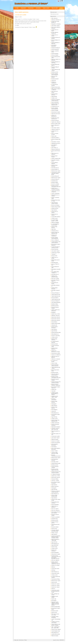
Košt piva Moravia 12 (55, 176)
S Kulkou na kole (54, 218)
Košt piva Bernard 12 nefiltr (55, 267)
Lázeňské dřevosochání (55, 634)
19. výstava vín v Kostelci (54, 361)
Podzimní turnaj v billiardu (56, 629)
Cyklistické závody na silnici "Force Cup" (55, 429)
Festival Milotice (54, 321)
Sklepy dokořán (54, 96)
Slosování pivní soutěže (55, 112)
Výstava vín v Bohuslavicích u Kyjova (55, 351)
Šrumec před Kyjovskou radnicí (55, 57)
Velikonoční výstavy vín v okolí (56, 434)
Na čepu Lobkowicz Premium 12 (54, 33)
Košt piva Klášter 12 (55, 169)
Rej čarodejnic (53, 600)
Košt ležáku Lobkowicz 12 (55, 286)
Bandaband (53, 312)
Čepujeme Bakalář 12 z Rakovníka (55, 43)
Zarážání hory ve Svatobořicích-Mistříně (55, 189)
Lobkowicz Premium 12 (55, 129)
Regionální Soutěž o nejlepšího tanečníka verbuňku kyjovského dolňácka (55, 604)
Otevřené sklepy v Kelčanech (54, 94)
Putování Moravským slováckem (55, 502)
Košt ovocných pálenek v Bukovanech (55, 449)
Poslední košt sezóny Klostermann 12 (55, 118)
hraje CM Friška (54, 330)
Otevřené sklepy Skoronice (54, 402)
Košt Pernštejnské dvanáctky (54, 460)
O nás (16, 8)
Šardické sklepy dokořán (55, 206)
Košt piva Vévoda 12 (55, 120)
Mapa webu (16, 640)
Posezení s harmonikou (55, 335)
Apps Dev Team (56, 640)
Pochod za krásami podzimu (54, 522)
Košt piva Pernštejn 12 (55, 292)
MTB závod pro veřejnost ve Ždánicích (55, 89)
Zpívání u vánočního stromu (55, 51)
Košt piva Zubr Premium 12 (55, 151)
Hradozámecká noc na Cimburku (55, 195)
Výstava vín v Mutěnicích (56, 354)
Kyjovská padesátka (55, 102)
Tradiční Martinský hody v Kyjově (55, 70)
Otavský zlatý (53, 136)
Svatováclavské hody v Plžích (55, 525)
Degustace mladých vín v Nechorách (55, 60)
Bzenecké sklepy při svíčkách (55, 67)
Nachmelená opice (54, 262)
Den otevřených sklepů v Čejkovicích (55, 387)
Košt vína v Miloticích (55, 560)
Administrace (21, 640)
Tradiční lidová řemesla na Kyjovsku (55, 191)
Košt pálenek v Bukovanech (54, 46)
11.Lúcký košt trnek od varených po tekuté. (55, 247)
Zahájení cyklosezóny (55, 422)
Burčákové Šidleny (54, 182)
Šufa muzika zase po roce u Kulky (55, 614)
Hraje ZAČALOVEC (54, 545)
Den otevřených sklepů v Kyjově (55, 609)
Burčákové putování (54, 78)
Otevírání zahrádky (54, 110)
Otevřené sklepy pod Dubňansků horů (55, 104)
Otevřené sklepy (54, 546)
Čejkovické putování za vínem (55, 432)
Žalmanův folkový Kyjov (55, 87)
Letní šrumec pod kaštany (54, 92)
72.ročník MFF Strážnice (55, 216)
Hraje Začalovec (54, 405)
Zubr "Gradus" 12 (54, 147)
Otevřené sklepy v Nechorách (54, 166)
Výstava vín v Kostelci (55, 565)
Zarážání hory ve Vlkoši (55, 475)
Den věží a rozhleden (55, 184)
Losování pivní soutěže (55, 436)
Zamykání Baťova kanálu (55, 463)
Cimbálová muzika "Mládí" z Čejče (54, 397)
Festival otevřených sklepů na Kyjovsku (54, 365)
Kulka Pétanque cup (55, 493)
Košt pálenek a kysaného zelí (55, 270)
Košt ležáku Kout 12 (55, 167)
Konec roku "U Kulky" (55, 278)
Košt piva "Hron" (54, 255)
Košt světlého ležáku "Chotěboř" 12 (55, 272)
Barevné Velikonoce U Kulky (55, 126)
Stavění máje (53, 598)
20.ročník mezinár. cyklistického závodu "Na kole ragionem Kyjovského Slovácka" (55, 557)
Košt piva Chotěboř (54, 55)
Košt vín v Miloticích (55, 240)
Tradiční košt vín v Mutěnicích (54, 507)
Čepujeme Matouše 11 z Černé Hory (55, 62)
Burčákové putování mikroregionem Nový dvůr (55, 186)
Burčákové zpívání (54, 610)
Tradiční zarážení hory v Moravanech (55, 310)
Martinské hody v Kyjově (55, 580)
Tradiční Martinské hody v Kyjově (55, 368)
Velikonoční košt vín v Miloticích (55, 357)
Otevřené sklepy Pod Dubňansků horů (55, 233)
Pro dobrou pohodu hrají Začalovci (55, 577)
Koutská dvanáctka (54, 53)
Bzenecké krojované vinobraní (55, 308)
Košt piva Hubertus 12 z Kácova (55, 40)
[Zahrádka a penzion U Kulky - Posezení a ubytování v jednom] (31, 3)
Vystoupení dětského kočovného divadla (55, 531)
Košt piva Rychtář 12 (55, 49)
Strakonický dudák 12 (55, 137)
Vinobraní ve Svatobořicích (53, 82)
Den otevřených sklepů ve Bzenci (55, 415)
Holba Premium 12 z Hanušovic (55, 154)
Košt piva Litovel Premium (54, 156)
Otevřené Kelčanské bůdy (56, 332)
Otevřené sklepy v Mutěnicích (54, 349)
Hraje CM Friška (54, 489)
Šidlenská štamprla (54, 439)
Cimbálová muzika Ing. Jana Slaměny (55, 622)
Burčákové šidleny (54, 304)
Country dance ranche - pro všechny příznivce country (55, 591)
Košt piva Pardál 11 (54, 297)
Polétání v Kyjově (54, 532)
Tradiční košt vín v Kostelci (54, 35)
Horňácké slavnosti (54, 208)
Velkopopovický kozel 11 (55, 143)
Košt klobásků (53, 446)
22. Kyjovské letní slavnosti (54, 85)
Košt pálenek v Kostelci (55, 141)
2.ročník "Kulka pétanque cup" (55, 620)
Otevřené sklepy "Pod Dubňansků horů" (55, 421)
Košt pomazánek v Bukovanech (54, 445)
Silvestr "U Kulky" (54, 450)
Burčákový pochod (54, 72)
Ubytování (23, 8)
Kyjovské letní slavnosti (55, 317)
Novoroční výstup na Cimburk (55, 515)
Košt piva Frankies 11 (55, 179)
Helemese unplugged (55, 222)
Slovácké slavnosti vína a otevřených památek (56, 382)
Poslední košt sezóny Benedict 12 (55, 22)
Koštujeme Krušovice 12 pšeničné (55, 38)
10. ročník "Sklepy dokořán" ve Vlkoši (54, 220)
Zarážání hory (53, 389)
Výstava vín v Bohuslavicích (53, 116)
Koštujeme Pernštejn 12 (55, 47)
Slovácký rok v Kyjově (55, 583)
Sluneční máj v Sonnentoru (54, 550)
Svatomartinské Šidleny (55, 579)
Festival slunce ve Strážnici (54, 212)
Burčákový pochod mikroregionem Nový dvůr (55, 377)
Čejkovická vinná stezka (55, 113)
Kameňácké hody (54, 180)
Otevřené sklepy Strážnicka (54, 339)
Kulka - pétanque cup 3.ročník (55, 594)
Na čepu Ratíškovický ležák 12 (55, 65)
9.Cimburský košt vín (55, 106)
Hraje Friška (53, 229)
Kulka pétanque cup (54, 632)
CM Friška (53, 570)
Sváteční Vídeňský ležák (55, 158)
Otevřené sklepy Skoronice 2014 (54, 496)
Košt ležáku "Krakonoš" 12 (55, 291)
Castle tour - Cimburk (55, 480)
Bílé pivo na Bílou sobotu (55, 123)
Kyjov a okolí (46, 8)
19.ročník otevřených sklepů (55, 346)
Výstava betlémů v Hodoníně (54, 163)
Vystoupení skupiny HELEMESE (54, 617)
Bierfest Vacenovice (54, 486)
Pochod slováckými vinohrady (54, 467)
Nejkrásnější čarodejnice (55, 426)
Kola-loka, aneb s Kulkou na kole (55, 500)
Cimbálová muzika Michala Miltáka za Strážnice (54, 393)
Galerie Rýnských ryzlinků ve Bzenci (54, 203)
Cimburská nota (54, 325)
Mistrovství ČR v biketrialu (54, 77)
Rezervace (30, 8)
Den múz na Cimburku (55, 205)
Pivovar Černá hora (54, 249)
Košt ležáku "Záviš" (54, 461)
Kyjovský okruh (54, 528)
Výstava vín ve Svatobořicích (54, 235)
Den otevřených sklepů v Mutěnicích (55, 245)
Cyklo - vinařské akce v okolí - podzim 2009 (55, 627)
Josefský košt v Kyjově (55, 252)
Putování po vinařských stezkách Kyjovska (55, 100)
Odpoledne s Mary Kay (55, 315)
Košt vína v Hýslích (54, 508)
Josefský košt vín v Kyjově (54, 30)
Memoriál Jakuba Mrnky (55, 606)
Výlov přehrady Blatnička (55, 302)
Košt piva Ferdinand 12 (55, 300)
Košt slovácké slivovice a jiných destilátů (56, 512)
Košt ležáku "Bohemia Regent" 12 (55, 281)
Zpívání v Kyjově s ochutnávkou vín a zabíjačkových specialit (55, 562)
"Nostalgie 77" (53, 254)
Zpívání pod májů (54, 343)
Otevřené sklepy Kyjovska (54, 227)
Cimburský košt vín (54, 230)
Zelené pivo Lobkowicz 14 (56, 19)
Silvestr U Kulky (54, 363)
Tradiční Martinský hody (55, 294)
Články (25, 640)
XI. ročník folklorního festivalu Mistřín (55, 224)
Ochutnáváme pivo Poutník (54, 283)
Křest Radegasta (54, 409)
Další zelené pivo (54, 18)
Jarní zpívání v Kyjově (55, 25)
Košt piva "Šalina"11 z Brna (55, 264)
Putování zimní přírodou (55, 442)
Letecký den (53, 80)
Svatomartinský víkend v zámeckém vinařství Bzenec (55, 173)
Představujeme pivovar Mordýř (55, 260)
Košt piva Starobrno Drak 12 (55, 140)
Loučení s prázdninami (55, 193)
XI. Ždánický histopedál (55, 474)
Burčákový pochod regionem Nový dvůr (54, 470)
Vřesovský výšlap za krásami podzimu (55, 374)
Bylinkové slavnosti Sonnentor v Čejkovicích (55, 385)
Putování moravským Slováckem (55, 425)
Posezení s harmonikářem (53, 399)
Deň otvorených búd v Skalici (55, 370)
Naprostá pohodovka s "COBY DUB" (55, 540)
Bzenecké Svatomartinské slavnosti (55, 455)
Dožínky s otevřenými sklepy (55, 198)
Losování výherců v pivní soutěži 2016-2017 (55, 242)
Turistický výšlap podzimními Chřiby (54, 453)
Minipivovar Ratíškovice (55, 149)
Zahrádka (38, 8)
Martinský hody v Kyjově (55, 170)
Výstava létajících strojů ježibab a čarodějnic (55, 625)
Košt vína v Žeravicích (55, 510)
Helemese (53, 588)
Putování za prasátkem (55, 517)
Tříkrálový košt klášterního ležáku (54, 276)
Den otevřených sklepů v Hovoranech (55, 483)
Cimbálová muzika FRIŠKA (54, 597)
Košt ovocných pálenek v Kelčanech (55, 28)
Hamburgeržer (53, 403)
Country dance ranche (55, 568)
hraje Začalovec (54, 329)
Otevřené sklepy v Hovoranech (54, 327)
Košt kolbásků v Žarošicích (54, 145)
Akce (61, 8)
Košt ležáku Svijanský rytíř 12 (55, 160)
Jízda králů (53, 391)
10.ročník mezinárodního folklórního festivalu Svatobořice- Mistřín (55, 536)
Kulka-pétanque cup (54, 412)
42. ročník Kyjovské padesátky (54, 342)
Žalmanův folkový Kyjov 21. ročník (55, 201)
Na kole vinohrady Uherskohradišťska (54, 74)
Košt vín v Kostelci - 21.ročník (55, 134)
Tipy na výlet (55, 8)
